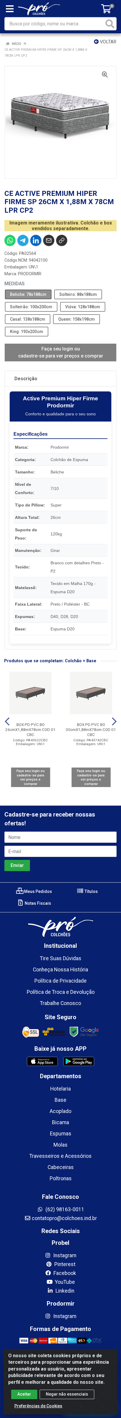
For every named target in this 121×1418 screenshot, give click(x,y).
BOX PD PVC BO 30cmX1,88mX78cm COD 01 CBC (91, 729)
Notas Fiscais (37, 903)
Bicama (60, 1122)
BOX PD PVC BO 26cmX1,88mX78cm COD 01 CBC (30, 729)
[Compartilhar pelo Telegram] (22, 240)
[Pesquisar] (110, 24)
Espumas (60, 1134)
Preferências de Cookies (38, 1406)
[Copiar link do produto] (61, 240)
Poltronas (61, 1178)
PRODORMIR (29, 273)
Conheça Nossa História (60, 970)
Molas (60, 1145)
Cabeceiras (61, 1167)
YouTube (64, 1282)
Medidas (14, 283)
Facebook (64, 1273)
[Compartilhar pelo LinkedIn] (35, 240)
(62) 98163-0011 (64, 1209)
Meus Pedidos (37, 891)
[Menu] (9, 9)
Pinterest (64, 1264)
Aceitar (24, 1394)
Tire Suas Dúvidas (60, 958)
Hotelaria (60, 1089)
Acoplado (60, 1111)
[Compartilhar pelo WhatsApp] (10, 240)
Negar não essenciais (67, 1394)
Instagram (64, 1255)
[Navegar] (7, 722)
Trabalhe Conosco (60, 1003)
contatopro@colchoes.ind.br (64, 1218)
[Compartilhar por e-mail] (48, 240)
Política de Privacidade (60, 981)
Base (60, 1100)
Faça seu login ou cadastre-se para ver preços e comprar (60, 352)
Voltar (107, 42)
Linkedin (64, 1291)
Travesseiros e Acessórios (60, 1156)
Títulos (91, 891)
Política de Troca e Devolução (61, 992)
